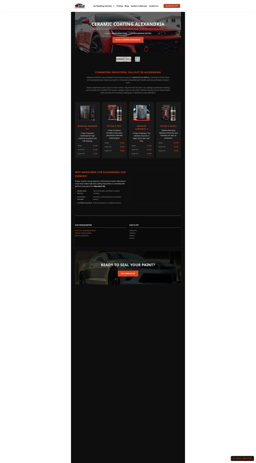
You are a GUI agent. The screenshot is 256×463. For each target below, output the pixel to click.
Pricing (120, 6)
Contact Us (153, 6)
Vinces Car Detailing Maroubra (85, 230)
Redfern (132, 236)
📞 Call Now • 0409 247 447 (242, 458)
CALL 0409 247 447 (128, 273)
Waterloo (133, 233)
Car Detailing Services (102, 6)
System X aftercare (139, 6)
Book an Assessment (82, 236)
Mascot (132, 238)
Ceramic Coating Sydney (83, 233)
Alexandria (133, 230)
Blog (127, 6)
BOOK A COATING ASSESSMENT (128, 40)
